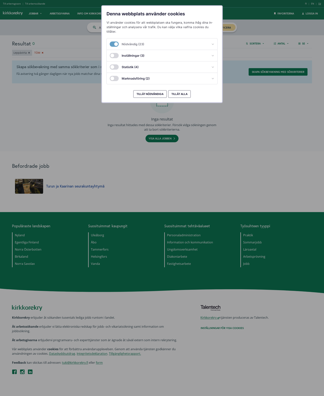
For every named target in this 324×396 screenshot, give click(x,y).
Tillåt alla (179, 94)
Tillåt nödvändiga (150, 94)
